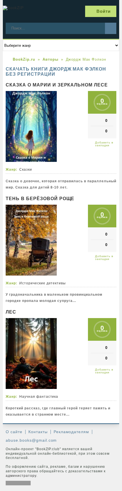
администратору (21, 476)
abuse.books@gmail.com (31, 440)
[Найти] (110, 28)
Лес (11, 312)
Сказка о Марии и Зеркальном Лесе (57, 84)
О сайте (14, 431)
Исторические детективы (42, 283)
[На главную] (24, 11)
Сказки (25, 170)
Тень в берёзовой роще (40, 198)
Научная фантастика (38, 397)
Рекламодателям (71, 431)
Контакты (38, 431)
